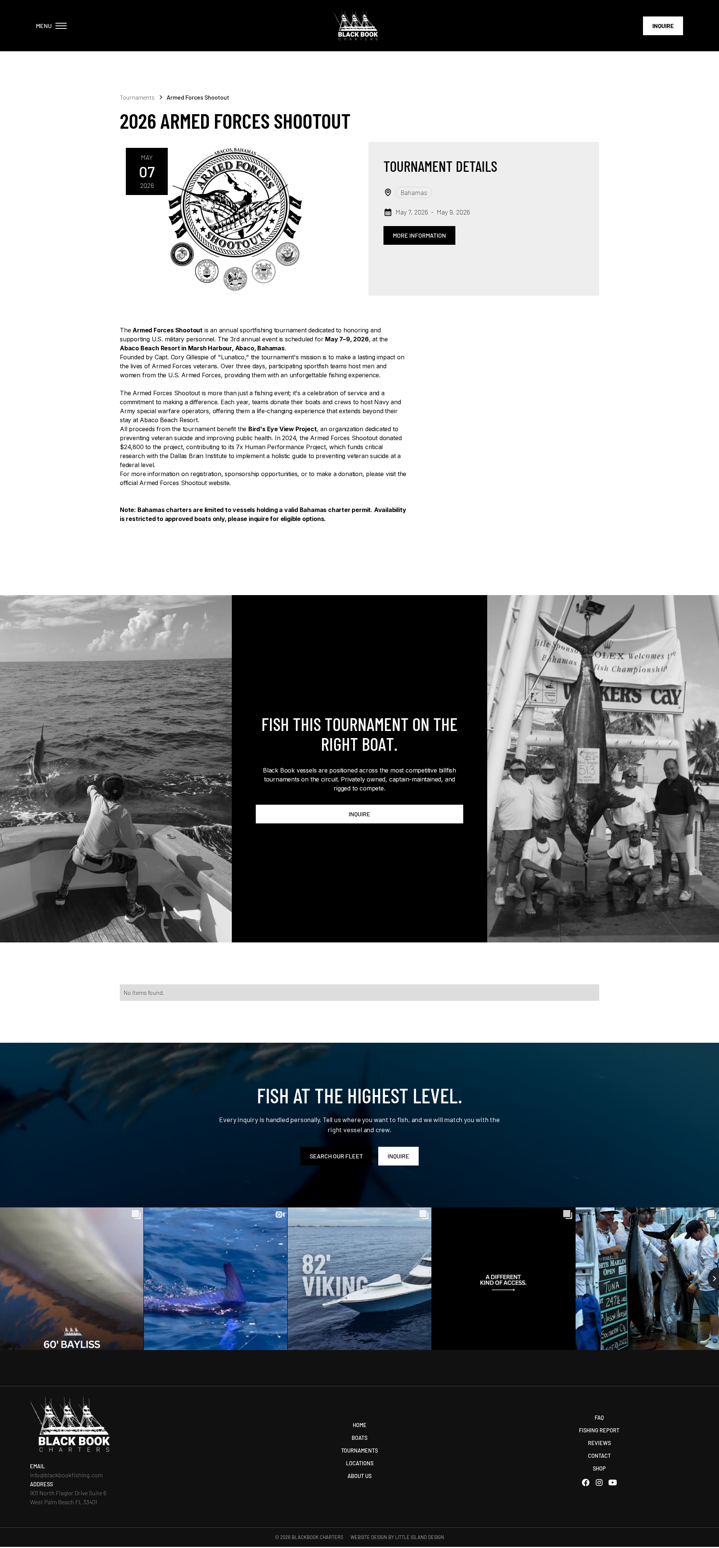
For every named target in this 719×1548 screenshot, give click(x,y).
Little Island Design (419, 1537)
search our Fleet (336, 1156)
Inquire (663, 25)
